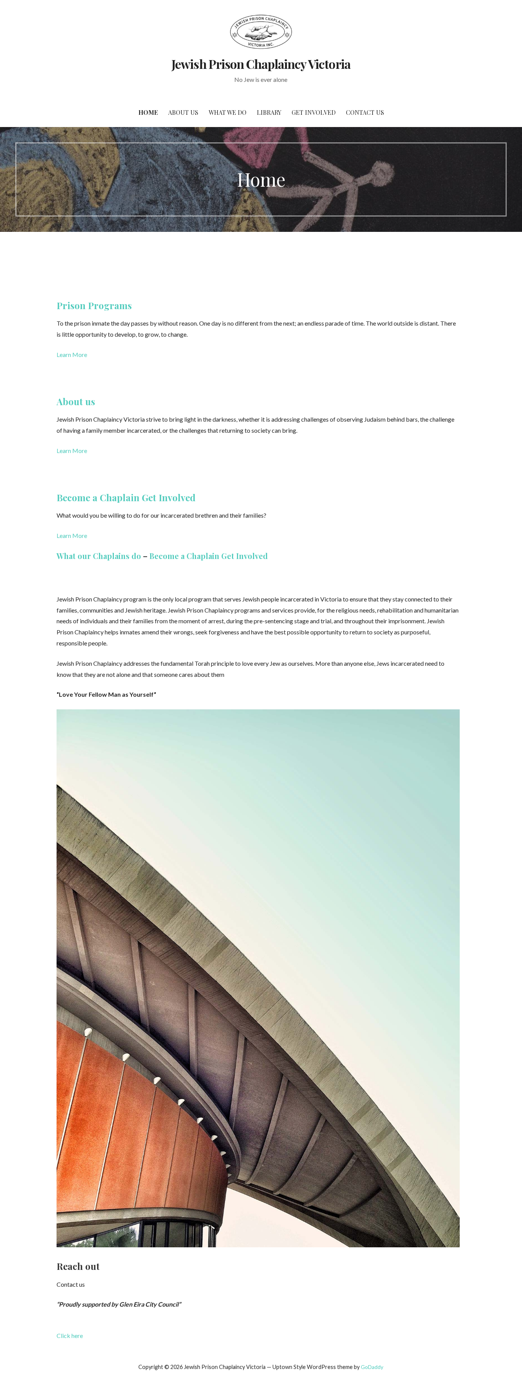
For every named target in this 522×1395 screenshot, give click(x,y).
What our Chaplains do (99, 556)
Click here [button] (70, 1335)
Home (148, 112)
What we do (227, 112)
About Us (183, 112)
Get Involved (314, 112)
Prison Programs (94, 305)
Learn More (72, 354)
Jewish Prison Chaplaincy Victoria (261, 63)
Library (269, 112)
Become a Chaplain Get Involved (126, 497)
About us (76, 401)
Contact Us (365, 112)
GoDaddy (372, 1367)
